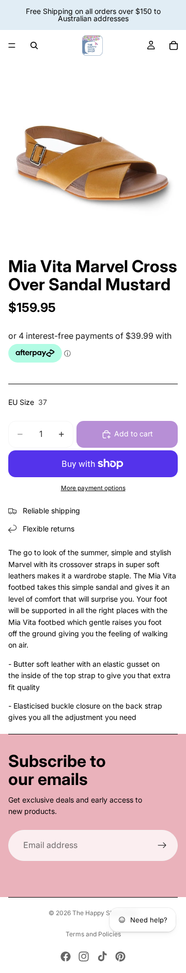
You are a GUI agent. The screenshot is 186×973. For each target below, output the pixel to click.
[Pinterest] (120, 956)
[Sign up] (162, 845)
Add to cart (133, 433)
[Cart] (173, 45)
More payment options (93, 488)
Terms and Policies (93, 934)
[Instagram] (84, 956)
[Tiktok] (102, 956)
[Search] (34, 45)
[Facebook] (65, 956)
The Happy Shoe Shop (104, 913)
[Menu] (12, 45)
